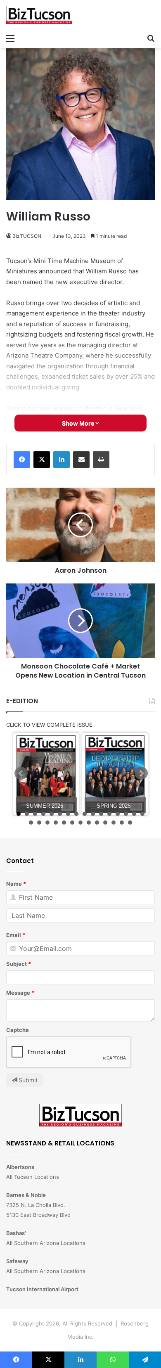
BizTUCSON (26, 236)
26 (105, 822)
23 (80, 822)
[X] (41, 459)
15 (134, 814)
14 (126, 814)
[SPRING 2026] (115, 774)
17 (31, 822)
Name (14, 883)
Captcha (17, 1030)
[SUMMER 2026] (46, 774)
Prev (21, 773)
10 (93, 814)
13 (118, 814)
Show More (78, 423)
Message (18, 992)
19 (47, 822)
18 (39, 822)
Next (141, 773)
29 (130, 822)
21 (64, 822)
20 (56, 822)
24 (89, 822)
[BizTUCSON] (39, 15)
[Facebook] (22, 459)
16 (142, 814)
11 (101, 814)
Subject (16, 963)
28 (122, 822)
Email (13, 935)
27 (113, 822)
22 (72, 822)
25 (97, 822)
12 (109, 814)
